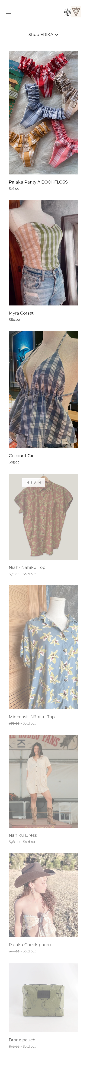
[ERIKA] (71, 11)
